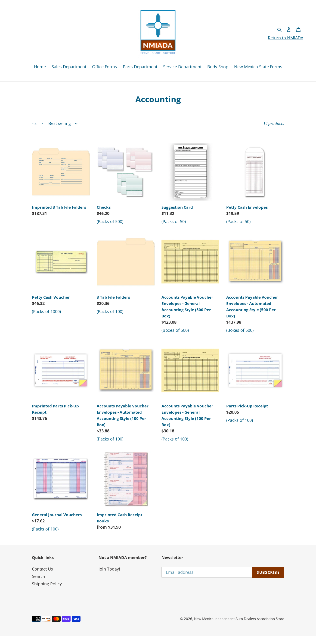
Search (38, 576)
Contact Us (42, 569)
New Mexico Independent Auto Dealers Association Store (239, 618)
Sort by (37, 124)
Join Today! (109, 569)
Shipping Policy (47, 583)
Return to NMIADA (285, 37)
